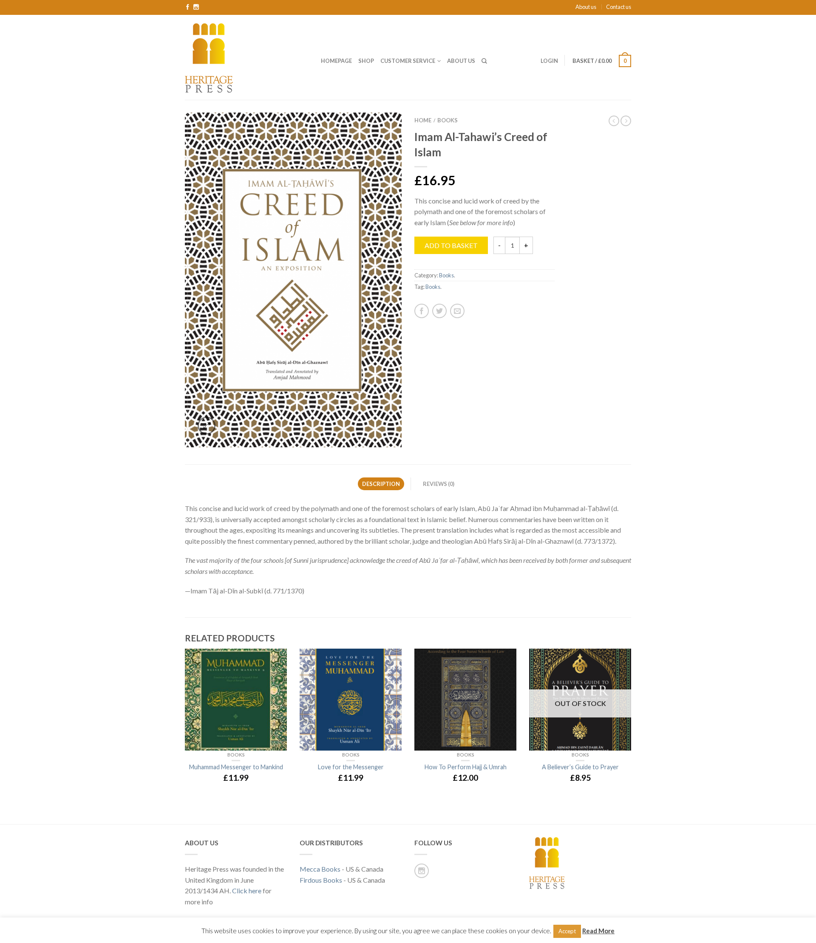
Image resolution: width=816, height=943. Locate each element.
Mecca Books (320, 869)
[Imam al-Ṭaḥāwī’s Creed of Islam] (293, 280)
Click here (246, 891)
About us (585, 6)
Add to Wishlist (380, 133)
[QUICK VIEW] (235, 700)
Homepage (336, 60)
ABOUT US (461, 60)
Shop (366, 60)
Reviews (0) (438, 483)
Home (422, 120)
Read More (598, 931)
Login (549, 60)
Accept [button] (567, 931)
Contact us (618, 6)
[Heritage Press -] (246, 57)
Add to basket (451, 245)
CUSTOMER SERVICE (407, 60)
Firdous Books (321, 880)
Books (447, 120)
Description (381, 483)
